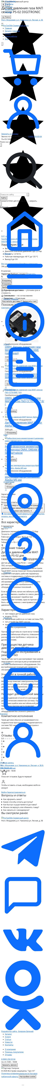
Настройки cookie (27, 1076)
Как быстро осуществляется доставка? (20, 804)
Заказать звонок (9, 1065)
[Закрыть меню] (1, 204)
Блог (7, 39)
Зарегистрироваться (16, 792)
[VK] (23, 938)
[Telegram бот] (23, 895)
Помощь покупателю (14, 1052)
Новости (8, 1042)
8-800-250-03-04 (35, 136)
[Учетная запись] (23, 110)
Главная (8, 28)
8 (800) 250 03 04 (8, 1059)
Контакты (9, 4)
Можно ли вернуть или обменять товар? (21, 807)
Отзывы (8, 12)
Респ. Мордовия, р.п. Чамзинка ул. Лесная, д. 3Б (22, 20)
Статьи (8, 1039)
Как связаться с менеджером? (16, 810)
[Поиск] (2, 44)
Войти (4, 792)
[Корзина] (23, 67)
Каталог (8, 1034)
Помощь (9, 6)
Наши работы (11, 36)
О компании (10, 1)
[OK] (23, 995)
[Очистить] (28, 194)
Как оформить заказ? (12, 799)
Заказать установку (9, 134)
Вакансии (9, 9)
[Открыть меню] (2, 23)
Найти (3, 198)
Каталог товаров (12, 31)
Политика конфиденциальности (15, 1073)
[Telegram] (23, 848)
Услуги (8, 33)
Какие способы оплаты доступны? (18, 802)
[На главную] (15, 25)
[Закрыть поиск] (1, 145)
